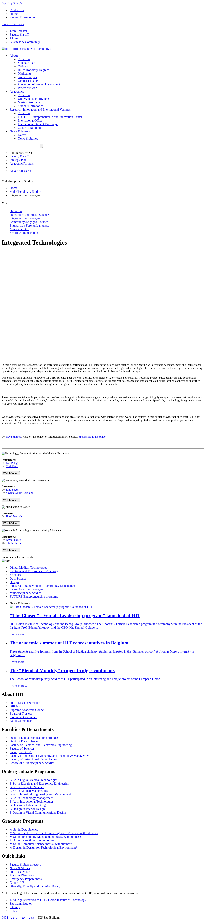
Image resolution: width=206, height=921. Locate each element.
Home (14, 13)
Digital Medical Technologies (28, 567)
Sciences (15, 575)
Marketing (24, 73)
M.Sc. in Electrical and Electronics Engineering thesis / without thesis (54, 833)
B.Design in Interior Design (27, 809)
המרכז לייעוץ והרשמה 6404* (19, 917)
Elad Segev (12, 489)
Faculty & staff (19, 34)
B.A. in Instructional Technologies (31, 801)
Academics (17, 91)
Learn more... (18, 634)
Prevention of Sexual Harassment (39, 84)
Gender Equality (28, 80)
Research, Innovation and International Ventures (40, 109)
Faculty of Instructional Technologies (33, 759)
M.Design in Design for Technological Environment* (43, 847)
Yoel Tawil (12, 466)
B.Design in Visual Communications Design (38, 812)
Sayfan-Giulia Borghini (19, 492)
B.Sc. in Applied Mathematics (29, 790)
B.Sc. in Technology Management (31, 798)
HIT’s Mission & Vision (25, 702)
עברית (14, 910)
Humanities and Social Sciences (30, 214)
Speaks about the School (93, 436)
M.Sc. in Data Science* (25, 829)
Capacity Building (29, 127)
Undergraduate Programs (33, 98)
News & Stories (28, 138)
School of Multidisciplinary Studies (32, 763)
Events (22, 135)
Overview (24, 59)
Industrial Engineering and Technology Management (43, 585)
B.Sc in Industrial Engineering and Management (40, 794)
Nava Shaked (13, 436)
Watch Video (10, 473)
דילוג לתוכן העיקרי (13, 3)
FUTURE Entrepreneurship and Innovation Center (50, 117)
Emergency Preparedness (26, 879)
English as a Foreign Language (29, 225)
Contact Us (17, 10)
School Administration (24, 232)
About (14, 55)
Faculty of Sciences (22, 748)
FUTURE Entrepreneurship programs (34, 596)
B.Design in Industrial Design (28, 805)
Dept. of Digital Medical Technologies (34, 737)
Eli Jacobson (13, 543)
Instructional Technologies (26, 589)
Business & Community (25, 42)
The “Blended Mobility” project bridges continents (62, 670)
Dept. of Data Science (24, 741)
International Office (30, 120)
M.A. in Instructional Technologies (32, 840)
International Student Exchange (38, 124)
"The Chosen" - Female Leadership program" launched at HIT (75, 615)
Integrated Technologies (25, 218)
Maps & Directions (22, 875)
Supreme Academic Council (27, 710)
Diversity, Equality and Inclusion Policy (35, 886)
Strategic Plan (26, 62)
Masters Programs (29, 102)
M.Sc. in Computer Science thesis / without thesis (41, 844)
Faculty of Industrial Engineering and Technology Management (50, 755)
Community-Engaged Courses (29, 222)
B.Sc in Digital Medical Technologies (33, 780)
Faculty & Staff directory (25, 864)
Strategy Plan (18, 160)
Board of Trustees (21, 713)
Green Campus (27, 77)
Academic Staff (19, 229)
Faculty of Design (21, 752)
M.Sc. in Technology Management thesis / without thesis (45, 836)
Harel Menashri (15, 516)
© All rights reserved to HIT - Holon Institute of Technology (48, 900)
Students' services (13, 24)
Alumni (14, 38)
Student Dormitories (22, 17)
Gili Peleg (12, 463)
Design (14, 582)
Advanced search (21, 170)
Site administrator (21, 903)
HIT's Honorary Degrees (33, 70)
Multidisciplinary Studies (25, 191)
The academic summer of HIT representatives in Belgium (69, 642)
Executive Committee (23, 717)
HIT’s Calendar (19, 871)
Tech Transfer (18, 31)
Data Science (18, 578)
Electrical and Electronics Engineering (34, 571)
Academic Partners (22, 163)
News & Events (20, 131)
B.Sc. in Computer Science (27, 787)
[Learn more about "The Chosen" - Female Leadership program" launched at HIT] (51, 607)
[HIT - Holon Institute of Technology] (26, 48)
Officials (23, 66)
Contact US (17, 882)
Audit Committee (21, 720)
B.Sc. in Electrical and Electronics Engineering (39, 783)
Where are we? (27, 88)
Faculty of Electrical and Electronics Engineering (41, 745)
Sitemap (15, 907)
